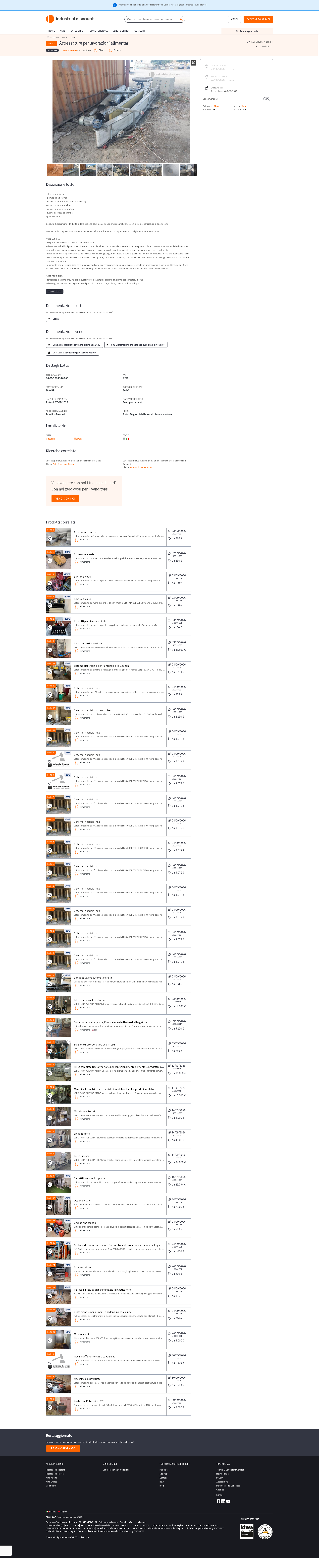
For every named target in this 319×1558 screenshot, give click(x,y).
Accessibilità (222, 1481)
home (52, 30)
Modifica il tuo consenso (228, 1485)
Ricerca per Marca (55, 1473)
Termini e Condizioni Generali (230, 1469)
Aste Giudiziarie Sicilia (63, 463)
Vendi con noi (65, 498)
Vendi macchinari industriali (116, 1469)
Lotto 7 (50, 819)
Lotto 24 (51, 1265)
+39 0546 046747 (85, 1522)
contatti (139, 30)
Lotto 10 (51, 752)
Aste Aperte (51, 1477)
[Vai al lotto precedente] (257, 46)
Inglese (64, 1511)
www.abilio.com (111, 1522)
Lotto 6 (50, 841)
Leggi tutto (55, 291)
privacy (219, 1477)
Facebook (218, 1501)
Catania (50, 438)
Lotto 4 (50, 574)
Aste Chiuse (51, 1481)
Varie (244, 106)
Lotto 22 (51, 1309)
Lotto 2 (50, 596)
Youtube (228, 1501)
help (162, 1481)
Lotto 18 (51, 685)
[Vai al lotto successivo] (271, 46)
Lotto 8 (50, 797)
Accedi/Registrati (258, 19)
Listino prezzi (222, 1473)
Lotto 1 (50, 529)
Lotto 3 (50, 908)
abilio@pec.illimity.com (135, 1522)
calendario (51, 1485)
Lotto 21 (51, 1332)
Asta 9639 (65, 37)
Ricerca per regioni (55, 1469)
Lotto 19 (51, 663)
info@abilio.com (59, 1522)
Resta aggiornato (63, 1448)
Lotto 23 (51, 1287)
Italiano (52, 1511)
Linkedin (223, 1501)
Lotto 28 (51, 1242)
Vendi (234, 19)
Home (48, 37)
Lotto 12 (51, 708)
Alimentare (56, 37)
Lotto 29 (51, 1220)
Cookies (220, 1489)
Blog (162, 1485)
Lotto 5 (50, 552)
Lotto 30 (51, 1198)
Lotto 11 (51, 730)
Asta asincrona (70, 50)
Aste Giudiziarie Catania (141, 467)
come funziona (99, 30)
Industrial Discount (70, 18)
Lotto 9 (50, 774)
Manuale (163, 1469)
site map (164, 1473)
